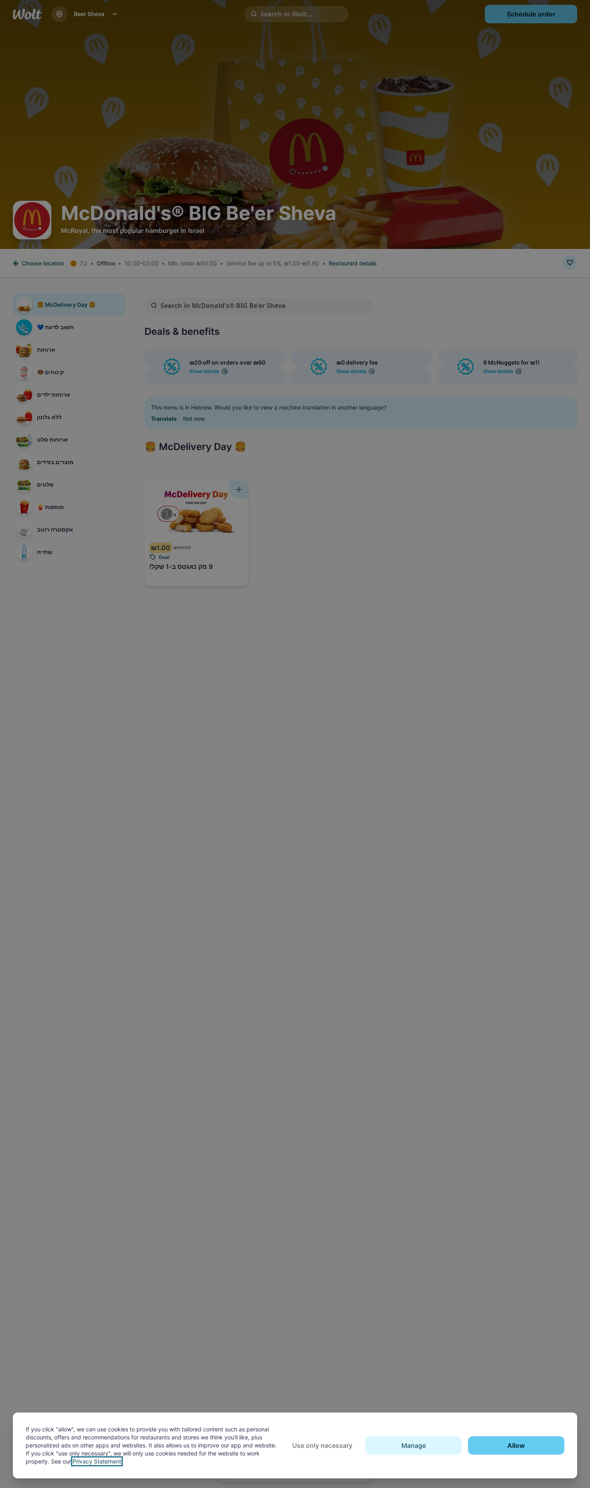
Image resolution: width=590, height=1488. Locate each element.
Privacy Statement (97, 1461)
